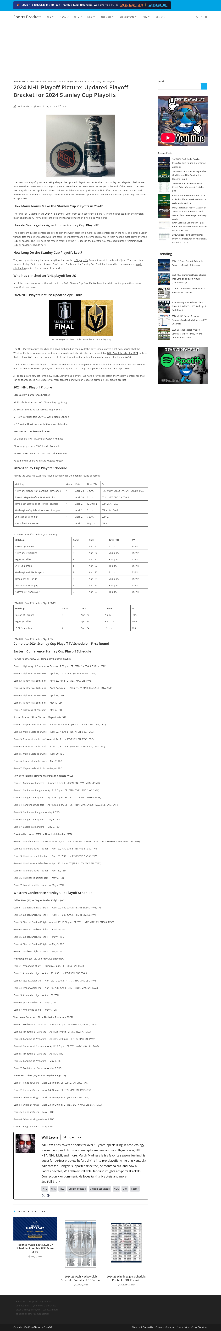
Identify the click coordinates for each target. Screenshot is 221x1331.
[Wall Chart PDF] (157, 4)
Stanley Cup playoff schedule (46, 368)
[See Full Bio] (59, 1181)
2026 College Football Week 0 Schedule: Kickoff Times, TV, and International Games (187, 333)
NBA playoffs (81, 260)
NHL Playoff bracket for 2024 (122, 353)
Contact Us (148, 1327)
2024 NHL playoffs (55, 213)
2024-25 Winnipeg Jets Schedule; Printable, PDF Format (126, 1278)
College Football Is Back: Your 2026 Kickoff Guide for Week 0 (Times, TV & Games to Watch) (189, 199)
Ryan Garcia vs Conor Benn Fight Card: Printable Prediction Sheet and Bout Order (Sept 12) (189, 226)
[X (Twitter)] (43, 1195)
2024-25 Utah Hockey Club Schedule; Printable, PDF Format (81, 1278)
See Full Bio (49, 1181)
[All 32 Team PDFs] (131, 4)
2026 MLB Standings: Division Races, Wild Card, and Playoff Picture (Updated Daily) (189, 278)
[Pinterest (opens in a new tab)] (201, 17)
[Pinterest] (48, 1195)
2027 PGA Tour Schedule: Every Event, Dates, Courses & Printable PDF (188, 187)
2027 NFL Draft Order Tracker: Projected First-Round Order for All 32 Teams (188, 163)
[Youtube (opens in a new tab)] (206, 17)
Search (161, 81)
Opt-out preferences (164, 1327)
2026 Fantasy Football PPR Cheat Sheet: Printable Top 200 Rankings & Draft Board (189, 306)
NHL (24, 81)
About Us (136, 1327)
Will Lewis (23, 106)
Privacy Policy (183, 1327)
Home (16, 81)
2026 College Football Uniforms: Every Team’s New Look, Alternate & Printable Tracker (189, 238)
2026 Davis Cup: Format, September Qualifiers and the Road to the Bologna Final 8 (189, 175)
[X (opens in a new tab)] (196, 17)
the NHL (122, 232)
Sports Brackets (27, 16)
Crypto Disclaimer (199, 1327)
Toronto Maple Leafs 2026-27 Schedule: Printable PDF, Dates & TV (35, 1248)
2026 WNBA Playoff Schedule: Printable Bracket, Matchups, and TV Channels (189, 320)
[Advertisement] (110, 47)
